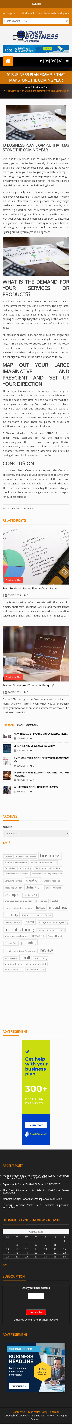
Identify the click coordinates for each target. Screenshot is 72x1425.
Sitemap (54, 1411)
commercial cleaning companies (47, 873)
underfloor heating (13, 964)
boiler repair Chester (26, 856)
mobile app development (16, 936)
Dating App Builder (13, 888)
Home (27, 87)
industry (11, 914)
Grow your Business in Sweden (18, 901)
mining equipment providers (51, 930)
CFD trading (25, 868)
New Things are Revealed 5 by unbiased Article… (41, 734)
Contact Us (19, 1411)
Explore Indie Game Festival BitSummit (24, 1184)
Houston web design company (18, 908)
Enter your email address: (36, 1287)
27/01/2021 (22, 791)
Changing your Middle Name (48, 868)
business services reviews (16, 862)
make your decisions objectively (53, 922)
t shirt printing (40, 958)
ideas (40, 907)
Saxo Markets (11, 958)
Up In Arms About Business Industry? (34, 746)
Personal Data (11, 943)
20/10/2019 (22, 750)
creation (33, 880)
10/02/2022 (14, 692)
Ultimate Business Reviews (43, 1319)
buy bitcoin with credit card (44, 862)
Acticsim (8, 856)
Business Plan (40, 87)
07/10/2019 (22, 780)
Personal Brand (55, 936)
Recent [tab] (20, 724)
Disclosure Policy (37, 1411)
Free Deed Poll (30, 895)
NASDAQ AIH (38, 936)
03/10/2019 (22, 765)
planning (29, 942)
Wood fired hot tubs (14, 969)
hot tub (55, 901)
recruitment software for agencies (20, 951)
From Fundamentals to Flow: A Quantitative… (31, 588)
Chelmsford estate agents (16, 873)
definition (34, 887)
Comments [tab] (32, 724)
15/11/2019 (22, 738)
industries (58, 907)
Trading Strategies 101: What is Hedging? (28, 685)
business (16, 508)
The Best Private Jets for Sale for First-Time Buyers (36, 1190)
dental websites (53, 887)
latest (30, 921)
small (25, 957)
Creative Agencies (52, 881)
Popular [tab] (9, 724)
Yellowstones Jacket (36, 969)
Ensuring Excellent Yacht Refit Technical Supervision (36, 1205)
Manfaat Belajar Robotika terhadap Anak (36, 13)
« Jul (5, 1264)
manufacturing (19, 929)
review (46, 950)
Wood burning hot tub (36, 964)
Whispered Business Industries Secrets (36, 787)
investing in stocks (13, 922)
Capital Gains (10, 868)
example (28, 508)
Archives (7, 827)
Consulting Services (13, 881)
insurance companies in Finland (37, 915)
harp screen (42, 901)
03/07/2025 (14, 595)
